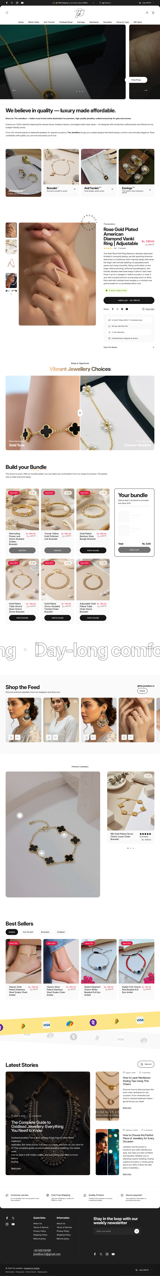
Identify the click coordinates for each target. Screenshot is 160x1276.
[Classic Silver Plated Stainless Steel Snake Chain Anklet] (61, 961)
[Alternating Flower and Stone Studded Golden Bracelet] (22, 509)
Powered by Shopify (32, 1268)
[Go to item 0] (11, 230)
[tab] (12, 932)
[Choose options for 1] (11, 737)
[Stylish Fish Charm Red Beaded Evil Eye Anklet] (136, 961)
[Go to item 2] (11, 246)
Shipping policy (42, 1272)
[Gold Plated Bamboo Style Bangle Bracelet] (93, 509)
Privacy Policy (39, 1231)
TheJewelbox (109, 224)
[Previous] (14, 90)
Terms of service (31, 1272)
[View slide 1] (128, 848)
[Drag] (80, 413)
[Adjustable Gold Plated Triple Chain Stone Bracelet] (93, 579)
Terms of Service (40, 1227)
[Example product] (64, 834)
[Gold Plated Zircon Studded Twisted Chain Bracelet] (57, 579)
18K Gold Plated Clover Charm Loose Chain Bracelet (121, 836)
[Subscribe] (136, 1231)
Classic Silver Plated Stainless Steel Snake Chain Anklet (56, 991)
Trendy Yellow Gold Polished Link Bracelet (51, 536)
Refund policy (39, 1239)
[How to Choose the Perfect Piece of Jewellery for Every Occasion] (107, 1152)
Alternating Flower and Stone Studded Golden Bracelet (16, 539)
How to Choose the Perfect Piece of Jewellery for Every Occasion (138, 1138)
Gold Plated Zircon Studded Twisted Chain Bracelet (52, 607)
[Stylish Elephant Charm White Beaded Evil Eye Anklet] (99, 961)
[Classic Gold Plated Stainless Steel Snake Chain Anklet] (23, 961)
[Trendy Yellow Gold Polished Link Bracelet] (57, 509)
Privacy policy (20, 1272)
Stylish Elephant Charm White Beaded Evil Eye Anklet (92, 991)
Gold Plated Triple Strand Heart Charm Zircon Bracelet (16, 607)
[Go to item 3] (11, 263)
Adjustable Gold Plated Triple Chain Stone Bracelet (88, 607)
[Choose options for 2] (17, 737)
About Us (37, 1223)
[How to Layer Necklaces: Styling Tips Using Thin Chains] (107, 1096)
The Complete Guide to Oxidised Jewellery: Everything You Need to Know (37, 1126)
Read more (16, 1168)
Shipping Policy (40, 1235)
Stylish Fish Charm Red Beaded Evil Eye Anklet (131, 990)
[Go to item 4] (11, 280)
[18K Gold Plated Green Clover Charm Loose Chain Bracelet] (41, 853)
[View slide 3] (133, 848)
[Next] (145, 90)
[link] (142, 691)
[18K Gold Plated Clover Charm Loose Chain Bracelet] (19, 815)
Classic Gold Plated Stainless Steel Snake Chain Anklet (18, 991)
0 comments (36, 1116)
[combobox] (146, 3)
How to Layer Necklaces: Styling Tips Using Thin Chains (137, 1080)
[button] (145, 834)
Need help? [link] (150, 309)
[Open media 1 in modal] (57, 274)
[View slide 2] (130, 848)
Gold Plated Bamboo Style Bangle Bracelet (88, 536)
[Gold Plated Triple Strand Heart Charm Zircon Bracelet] (22, 579)
